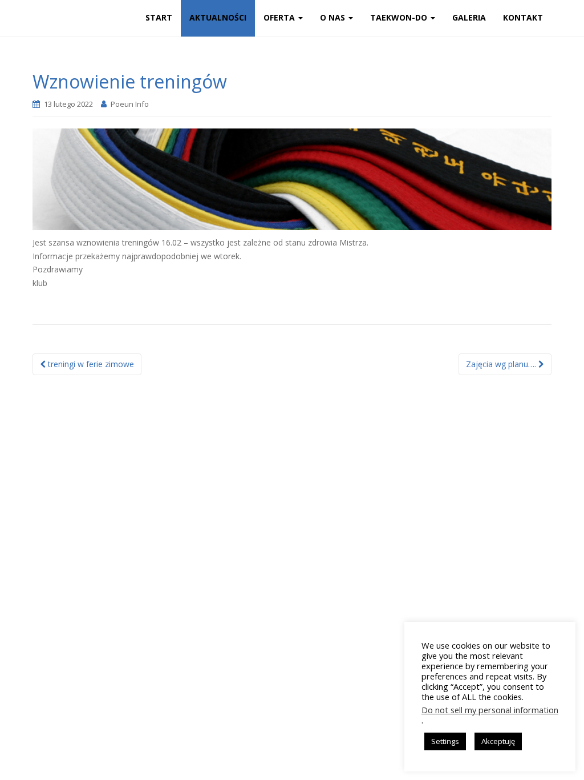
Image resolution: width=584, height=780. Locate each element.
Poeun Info (130, 104)
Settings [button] (445, 741)
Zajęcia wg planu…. (502, 364)
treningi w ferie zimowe (90, 364)
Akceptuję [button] (498, 741)
